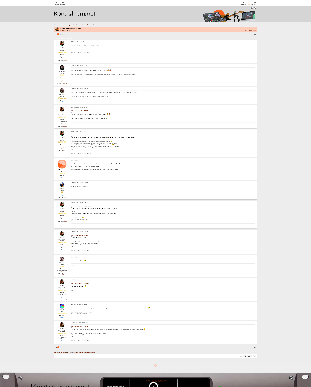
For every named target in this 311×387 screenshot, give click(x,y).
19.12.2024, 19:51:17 (79, 257)
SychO (160, 384)
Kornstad (62, 263)
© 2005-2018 (158, 383)
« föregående (248, 30)
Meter (62, 188)
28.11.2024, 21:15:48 (77, 41)
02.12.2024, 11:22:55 (79, 202)
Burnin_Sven (62, 170)
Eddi (62, 310)
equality (62, 94)
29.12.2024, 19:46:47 (79, 322)
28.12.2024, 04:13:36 (79, 304)
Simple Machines (162, 380)
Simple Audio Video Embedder (155, 381)
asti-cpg (65, 60)
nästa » (254, 30)
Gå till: (241, 356)
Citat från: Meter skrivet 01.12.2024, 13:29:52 (79, 235)
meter (65, 197)
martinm (62, 71)
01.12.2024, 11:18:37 (79, 131)
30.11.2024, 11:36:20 (79, 88)
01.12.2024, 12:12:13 (79, 160)
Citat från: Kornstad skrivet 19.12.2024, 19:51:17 (80, 283)
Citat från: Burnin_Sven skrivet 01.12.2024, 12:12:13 (81, 206)
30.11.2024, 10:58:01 (79, 65)
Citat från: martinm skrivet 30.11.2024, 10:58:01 (80, 110)
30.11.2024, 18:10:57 (79, 107)
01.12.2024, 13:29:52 (79, 182)
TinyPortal (152, 383)
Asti (62, 30)
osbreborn (65, 83)
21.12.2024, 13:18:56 (79, 280)
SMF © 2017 (154, 380)
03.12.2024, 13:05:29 (79, 231)
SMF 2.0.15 (147, 380)
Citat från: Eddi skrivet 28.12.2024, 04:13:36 (79, 326)
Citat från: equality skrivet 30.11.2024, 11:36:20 (80, 135)
